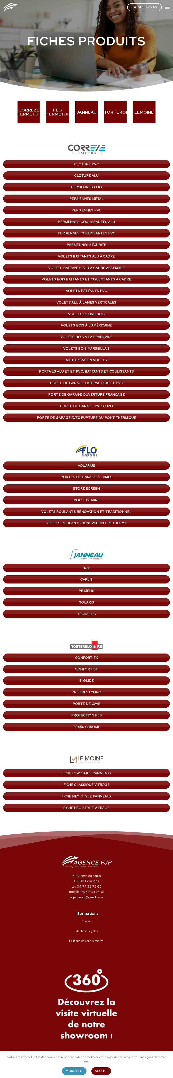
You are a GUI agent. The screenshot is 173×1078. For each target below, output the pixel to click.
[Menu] (167, 7)
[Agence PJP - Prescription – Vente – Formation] (10, 7)
